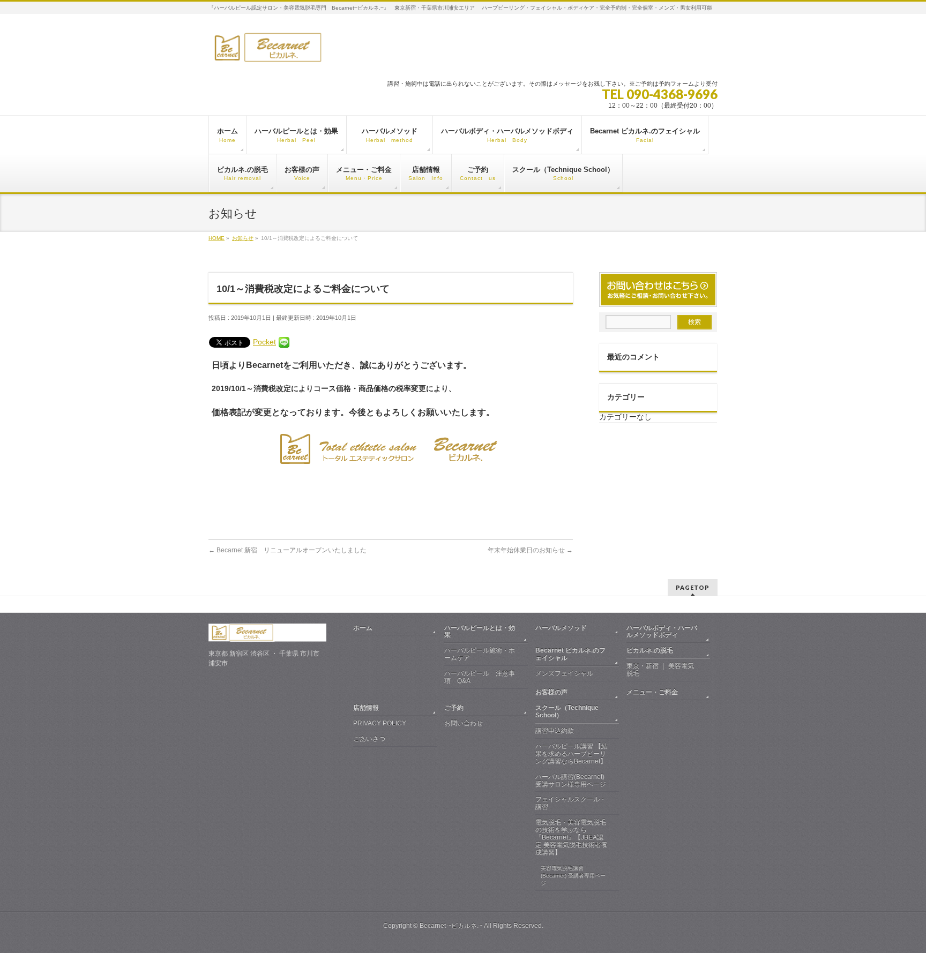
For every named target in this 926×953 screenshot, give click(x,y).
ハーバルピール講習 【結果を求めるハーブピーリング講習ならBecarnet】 (571, 753)
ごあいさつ (369, 738)
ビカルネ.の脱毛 (649, 650)
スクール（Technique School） (567, 711)
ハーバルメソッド (567, 628)
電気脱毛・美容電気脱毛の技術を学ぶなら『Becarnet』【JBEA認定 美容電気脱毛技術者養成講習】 (571, 837)
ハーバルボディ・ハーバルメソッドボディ (661, 631)
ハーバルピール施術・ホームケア (479, 654)
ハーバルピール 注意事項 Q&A (479, 677)
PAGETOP (693, 587)
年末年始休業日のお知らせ (530, 550)
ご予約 (454, 707)
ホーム (362, 628)
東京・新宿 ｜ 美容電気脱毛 (660, 669)
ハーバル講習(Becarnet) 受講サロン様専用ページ (570, 780)
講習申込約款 (554, 730)
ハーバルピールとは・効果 (479, 631)
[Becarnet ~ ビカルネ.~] (311, 51)
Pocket (264, 341)
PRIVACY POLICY (379, 723)
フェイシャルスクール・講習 (570, 803)
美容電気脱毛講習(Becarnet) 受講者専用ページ (573, 875)
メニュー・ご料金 (652, 692)
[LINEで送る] (284, 341)
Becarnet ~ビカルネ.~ (451, 925)
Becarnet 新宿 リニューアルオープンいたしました (287, 550)
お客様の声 (551, 692)
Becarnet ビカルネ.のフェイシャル (570, 654)
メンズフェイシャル (564, 673)
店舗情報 (366, 707)
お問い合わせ (463, 723)
